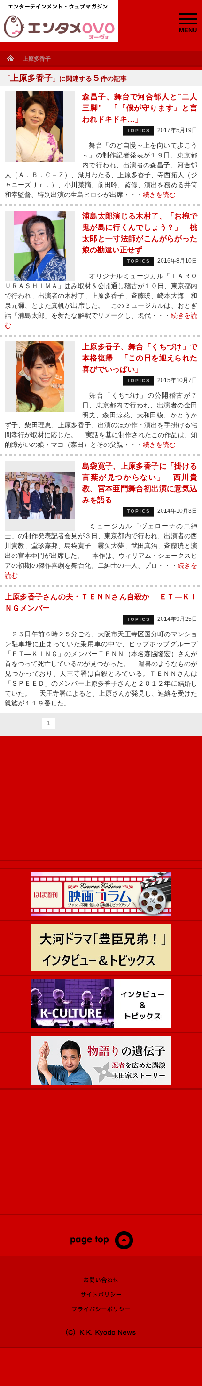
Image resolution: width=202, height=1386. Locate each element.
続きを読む (159, 194)
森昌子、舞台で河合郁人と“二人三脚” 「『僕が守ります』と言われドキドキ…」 (139, 108)
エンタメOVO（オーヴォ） (59, 27)
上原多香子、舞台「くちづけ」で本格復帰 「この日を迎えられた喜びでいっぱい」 (139, 358)
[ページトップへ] (101, 1247)
